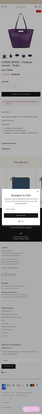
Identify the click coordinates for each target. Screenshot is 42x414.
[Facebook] (19, 221)
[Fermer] (37, 191)
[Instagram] (22, 221)
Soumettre (21, 215)
